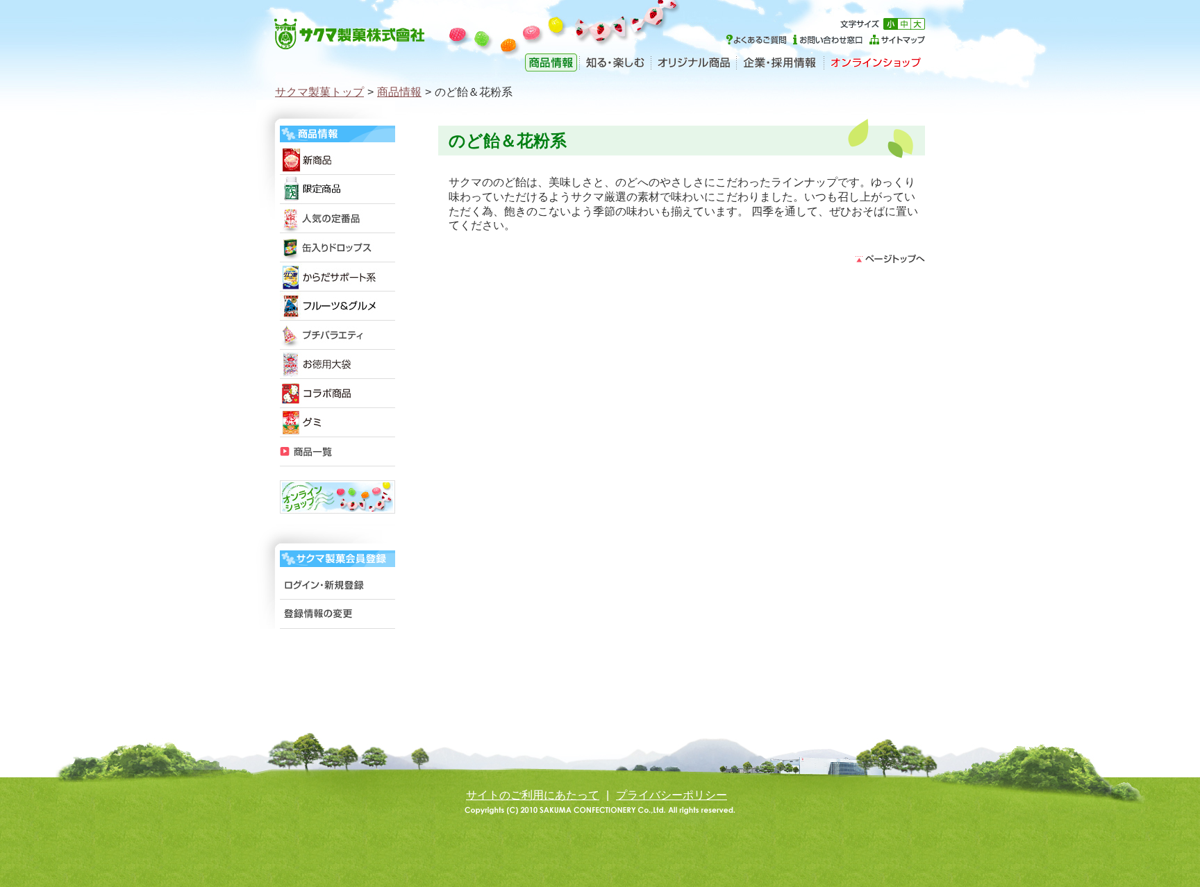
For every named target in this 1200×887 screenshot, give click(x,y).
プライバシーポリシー (671, 795)
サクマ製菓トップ (319, 92)
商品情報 (399, 92)
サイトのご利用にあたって (532, 795)
